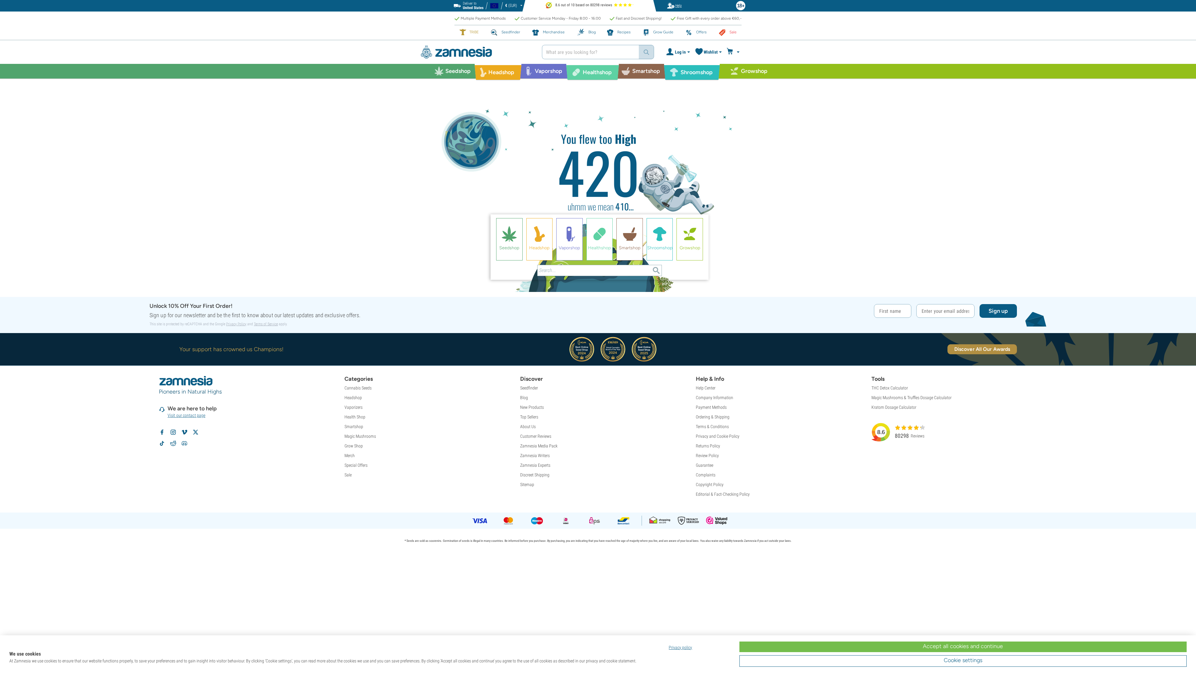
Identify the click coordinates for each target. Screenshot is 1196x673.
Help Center (705, 387)
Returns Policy (708, 445)
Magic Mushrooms (360, 436)
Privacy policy (680, 647)
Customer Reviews (535, 436)
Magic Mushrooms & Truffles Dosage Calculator (911, 397)
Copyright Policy (710, 484)
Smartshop (353, 426)
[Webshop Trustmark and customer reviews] (716, 520)
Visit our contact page (186, 415)
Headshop (353, 397)
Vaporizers (353, 407)
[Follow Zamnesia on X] (195, 432)
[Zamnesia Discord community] (184, 443)
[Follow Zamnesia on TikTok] (162, 443)
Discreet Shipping (534, 474)
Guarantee (704, 465)
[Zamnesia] (476, 52)
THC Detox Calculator (889, 387)
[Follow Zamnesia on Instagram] (173, 432)
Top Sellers (529, 416)
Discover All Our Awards (982, 349)
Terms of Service (266, 324)
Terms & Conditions (712, 426)
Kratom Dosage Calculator (893, 407)
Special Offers (356, 465)
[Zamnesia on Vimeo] (184, 432)
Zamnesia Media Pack (539, 445)
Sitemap (527, 484)
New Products (532, 407)
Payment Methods (711, 407)
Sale (348, 474)
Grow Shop (353, 445)
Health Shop (354, 416)
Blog (524, 397)
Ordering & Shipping (712, 416)
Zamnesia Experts (535, 465)
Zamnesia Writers (535, 455)
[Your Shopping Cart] (734, 52)
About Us (528, 426)
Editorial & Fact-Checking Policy (723, 494)
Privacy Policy (236, 324)
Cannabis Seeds (358, 387)
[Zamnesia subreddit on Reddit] (173, 443)
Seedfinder (529, 387)
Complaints (705, 474)
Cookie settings (963, 660)
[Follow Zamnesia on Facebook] (162, 432)
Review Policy (707, 455)
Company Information (714, 397)
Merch (349, 455)
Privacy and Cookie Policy (717, 436)
